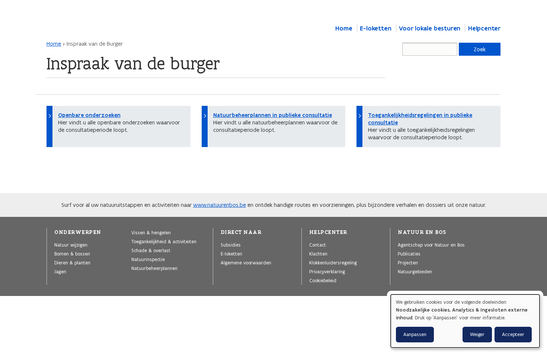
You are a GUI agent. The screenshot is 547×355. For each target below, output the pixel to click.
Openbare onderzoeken (89, 115)
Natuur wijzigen (70, 245)
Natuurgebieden (415, 271)
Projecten (408, 263)
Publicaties (409, 254)
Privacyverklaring (327, 271)
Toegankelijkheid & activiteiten (163, 241)
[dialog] (465, 321)
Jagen (60, 271)
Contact (317, 245)
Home (343, 28)
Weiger (477, 334)
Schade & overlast (150, 250)
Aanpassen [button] (414, 334)
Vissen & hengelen (151, 232)
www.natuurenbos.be (219, 204)
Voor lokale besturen (429, 28)
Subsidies (231, 245)
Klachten (318, 254)
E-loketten (375, 28)
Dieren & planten (72, 263)
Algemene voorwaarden (246, 263)
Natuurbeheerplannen (154, 268)
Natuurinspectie (148, 259)
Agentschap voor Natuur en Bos (431, 245)
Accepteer (513, 334)
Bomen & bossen (72, 254)
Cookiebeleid (322, 280)
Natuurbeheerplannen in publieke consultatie (272, 115)
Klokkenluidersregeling (333, 263)
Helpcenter (484, 28)
